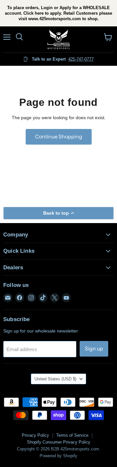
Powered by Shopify (58, 455)
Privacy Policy (35, 435)
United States (55, 378)
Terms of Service (72, 435)
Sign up (94, 349)
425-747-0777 (81, 59)
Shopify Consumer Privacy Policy (58, 442)
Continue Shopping (58, 137)
